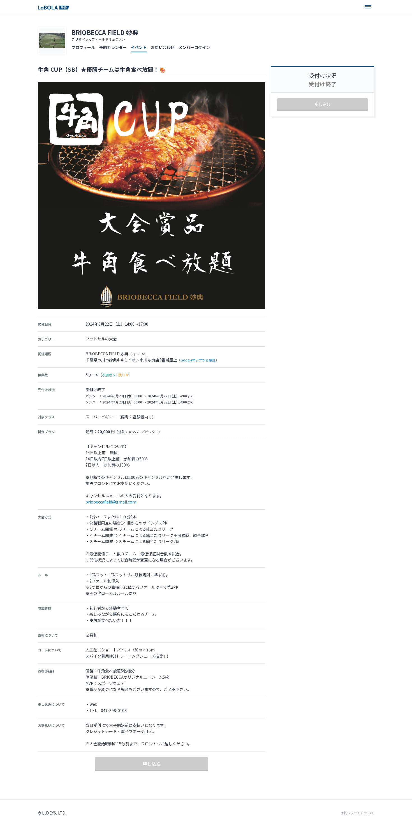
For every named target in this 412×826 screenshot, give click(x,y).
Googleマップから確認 (198, 360)
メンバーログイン (194, 47)
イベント (139, 47)
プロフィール (83, 47)
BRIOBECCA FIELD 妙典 (104, 32)
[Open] (368, 7)
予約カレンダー (113, 47)
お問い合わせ (162, 47)
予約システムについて (357, 813)
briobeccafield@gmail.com (110, 502)
